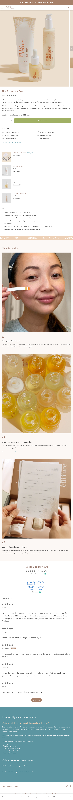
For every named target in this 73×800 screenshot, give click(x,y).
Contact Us (19, 786)
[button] (12, 96)
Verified (35, 592)
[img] (7, 604)
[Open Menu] (2, 7)
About (9, 786)
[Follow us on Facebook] (67, 786)
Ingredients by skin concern (11, 142)
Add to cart (42, 121)
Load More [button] (36, 700)
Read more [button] (6, 621)
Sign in (68, 7)
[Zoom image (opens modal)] (34, 48)
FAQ (3, 786)
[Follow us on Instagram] (70, 786)
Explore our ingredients (11, 452)
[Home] (10, 7)
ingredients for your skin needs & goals (25, 215)
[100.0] (31, 584)
